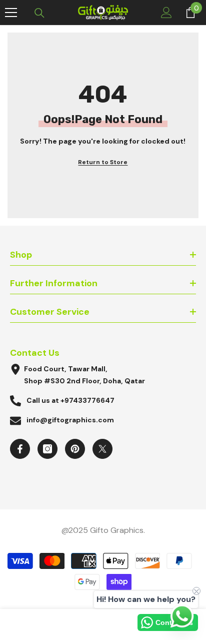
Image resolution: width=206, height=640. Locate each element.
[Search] (40, 13)
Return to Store (103, 162)
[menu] (11, 13)
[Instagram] (48, 449)
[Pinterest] (75, 449)
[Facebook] (20, 449)
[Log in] (166, 12)
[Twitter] (102, 449)
